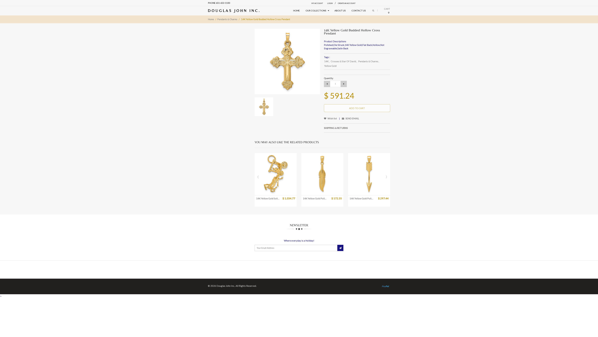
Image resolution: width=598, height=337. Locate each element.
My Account (317, 3)
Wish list (332, 118)
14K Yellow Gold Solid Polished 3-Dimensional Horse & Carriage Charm (268, 198)
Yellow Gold (330, 65)
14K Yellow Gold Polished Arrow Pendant (362, 198)
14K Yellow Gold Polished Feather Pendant (315, 198)
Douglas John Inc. (234, 10)
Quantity (328, 78)
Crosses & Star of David (344, 61)
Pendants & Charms (227, 19)
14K (326, 61)
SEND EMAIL (352, 118)
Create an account (347, 3)
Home (211, 19)
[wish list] (283, 191)
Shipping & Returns (336, 128)
